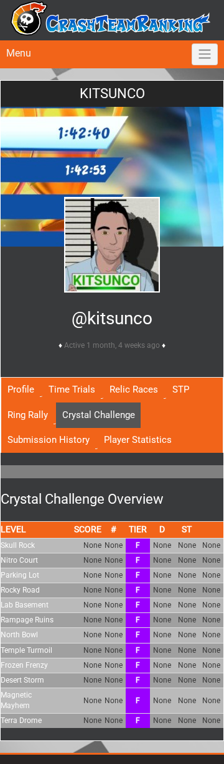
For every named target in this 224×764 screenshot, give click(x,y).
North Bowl (19, 634)
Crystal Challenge (98, 415)
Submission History (48, 439)
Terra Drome (21, 720)
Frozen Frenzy (24, 665)
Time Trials (72, 389)
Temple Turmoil (26, 650)
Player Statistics (138, 439)
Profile (20, 389)
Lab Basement (25, 605)
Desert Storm (22, 680)
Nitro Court (19, 560)
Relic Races (134, 389)
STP (180, 389)
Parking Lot (20, 575)
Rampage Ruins (27, 620)
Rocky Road (20, 590)
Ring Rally (27, 415)
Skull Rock (18, 545)
